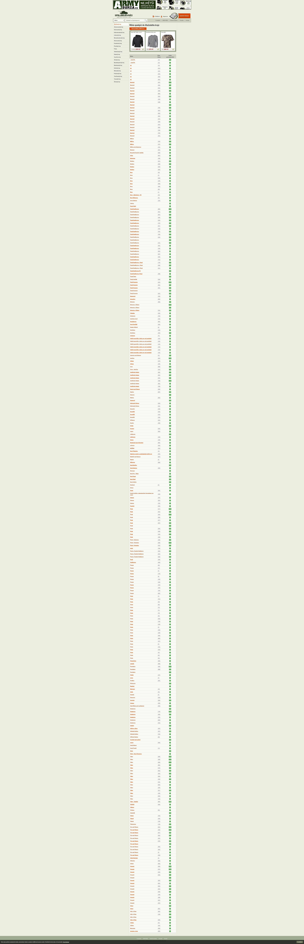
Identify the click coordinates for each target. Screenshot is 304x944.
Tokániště (132, 813)
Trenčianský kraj (118, 76)
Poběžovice (133, 562)
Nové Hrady (133, 476)
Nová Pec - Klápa (134, 473)
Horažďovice (133, 321)
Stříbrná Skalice (134, 737)
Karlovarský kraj (118, 29)
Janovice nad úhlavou (135, 355)
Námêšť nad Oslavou (135, 456)
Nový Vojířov (133, 482)
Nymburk (132, 484)
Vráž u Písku (133, 911)
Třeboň (132, 818)
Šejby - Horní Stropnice (136, 753)
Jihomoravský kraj (118, 27)
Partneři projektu (174, 20)
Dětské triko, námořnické (166, 32)
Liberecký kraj (117, 35)
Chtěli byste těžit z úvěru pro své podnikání (140, 338)
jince (131, 366)
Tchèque (132, 810)
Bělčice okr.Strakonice (135, 147)
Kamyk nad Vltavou (135, 389)
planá (131, 548)
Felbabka (132, 313)
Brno (131, 172)
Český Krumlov (134, 282)
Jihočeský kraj (117, 24)
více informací (143, 49)
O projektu (157, 20)
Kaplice (132, 392)
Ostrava (132, 497)
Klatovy (132, 397)
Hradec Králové (134, 327)
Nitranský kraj (117, 70)
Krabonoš (132, 400)
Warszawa (132, 928)
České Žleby (133, 276)
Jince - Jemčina (134, 369)
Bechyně (132, 82)
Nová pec (132, 470)
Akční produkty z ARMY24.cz (137, 28)
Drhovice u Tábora (134, 304)
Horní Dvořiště (133, 324)
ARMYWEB (165, 20)
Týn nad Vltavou (134, 827)
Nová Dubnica (133, 468)
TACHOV (132, 804)
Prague (132, 565)
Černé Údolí (133, 206)
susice (131, 742)
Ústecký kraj (117, 54)
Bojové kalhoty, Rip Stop (150, 32)
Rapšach (132, 686)
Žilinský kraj (117, 81)
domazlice (132, 299)
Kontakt (187, 20)
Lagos (131, 431)
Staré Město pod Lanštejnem (137, 706)
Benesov (132, 149)
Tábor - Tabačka (134, 801)
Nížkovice (132, 462)
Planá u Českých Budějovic (137, 551)
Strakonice (132, 708)
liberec (131, 439)
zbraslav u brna (134, 931)
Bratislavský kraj (118, 65)
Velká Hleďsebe (134, 858)
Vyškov (132, 922)
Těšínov (132, 807)
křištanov (132, 420)
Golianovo (132, 316)
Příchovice (132, 683)
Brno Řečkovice (134, 197)
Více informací (66, 942)
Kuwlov (132, 423)
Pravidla (182, 20)
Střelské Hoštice (134, 731)
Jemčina (132, 358)
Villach (132, 863)
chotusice (132, 335)
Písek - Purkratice (134, 542)
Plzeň (131, 559)
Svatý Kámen (133, 745)
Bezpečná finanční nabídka (136, 152)
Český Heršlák (133, 279)
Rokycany (132, 689)
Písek (131, 508)
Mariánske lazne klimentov (136, 442)
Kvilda (131, 425)
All (130, 65)
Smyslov (132, 700)
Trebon (132, 815)
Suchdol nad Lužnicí (135, 739)
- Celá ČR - (132, 59)
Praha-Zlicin (133, 660)
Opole (131, 490)
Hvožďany (132, 330)
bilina (131, 155)
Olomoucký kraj (118, 40)
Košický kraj (117, 68)
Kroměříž (132, 411)
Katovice (132, 394)
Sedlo (131, 692)
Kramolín (132, 409)
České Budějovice (134, 209)
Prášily (132, 675)
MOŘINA (132, 448)
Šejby (131, 751)
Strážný (132, 725)
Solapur (132, 703)
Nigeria (132, 459)
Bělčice (132, 138)
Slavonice (132, 697)
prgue (131, 677)
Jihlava (132, 361)
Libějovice (132, 434)
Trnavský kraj (117, 79)
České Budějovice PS (135, 271)
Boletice (132, 161)
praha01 (132, 663)
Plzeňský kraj (117, 46)
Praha (131, 596)
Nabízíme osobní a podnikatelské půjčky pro (141, 454)
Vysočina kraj (117, 57)
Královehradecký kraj (119, 32)
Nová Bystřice (133, 465)
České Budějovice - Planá (136, 262)
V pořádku (299, 942)
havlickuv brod (133, 318)
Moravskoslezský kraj (119, 38)
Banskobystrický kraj (119, 62)
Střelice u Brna (133, 728)
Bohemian (132, 158)
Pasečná (132, 506)
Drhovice (132, 301)
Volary (131, 905)
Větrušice (132, 860)
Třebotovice (133, 824)
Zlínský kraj (117, 59)
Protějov (132, 680)
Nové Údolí (133, 479)
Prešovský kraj (117, 73)
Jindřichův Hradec (134, 372)
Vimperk (132, 866)
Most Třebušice (134, 451)
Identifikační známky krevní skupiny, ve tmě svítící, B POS (136, 33)
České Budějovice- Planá (136, 273)
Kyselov (132, 428)
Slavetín (132, 694)
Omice (131, 487)
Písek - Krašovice (134, 539)
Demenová (132, 296)
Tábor (131, 756)
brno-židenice (133, 200)
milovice (132, 445)
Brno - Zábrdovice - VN (135, 195)
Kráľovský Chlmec (134, 403)
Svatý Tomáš (133, 748)
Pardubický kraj (118, 43)
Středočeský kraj (118, 51)
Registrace (165, 16)
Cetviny (132, 203)
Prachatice (132, 666)
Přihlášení (157, 16)
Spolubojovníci (124, 14)
